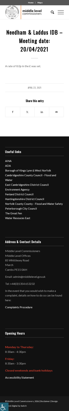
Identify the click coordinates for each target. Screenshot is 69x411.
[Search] (50, 12)
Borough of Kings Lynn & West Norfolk (28, 170)
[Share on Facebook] (12, 112)
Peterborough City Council (21, 208)
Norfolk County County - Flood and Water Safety (34, 203)
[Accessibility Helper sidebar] (4, 407)
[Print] (28, 12)
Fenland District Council (19, 194)
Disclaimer (45, 401)
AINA (8, 160)
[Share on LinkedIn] (42, 112)
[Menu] (59, 12)
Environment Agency (17, 189)
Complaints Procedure (18, 307)
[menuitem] (50, 12)
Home (30, 2)
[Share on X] (27, 112)
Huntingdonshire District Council (24, 199)
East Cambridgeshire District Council (27, 184)
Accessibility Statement (19, 377)
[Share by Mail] (56, 112)
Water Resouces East (17, 218)
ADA (8, 165)
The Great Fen (13, 213)
